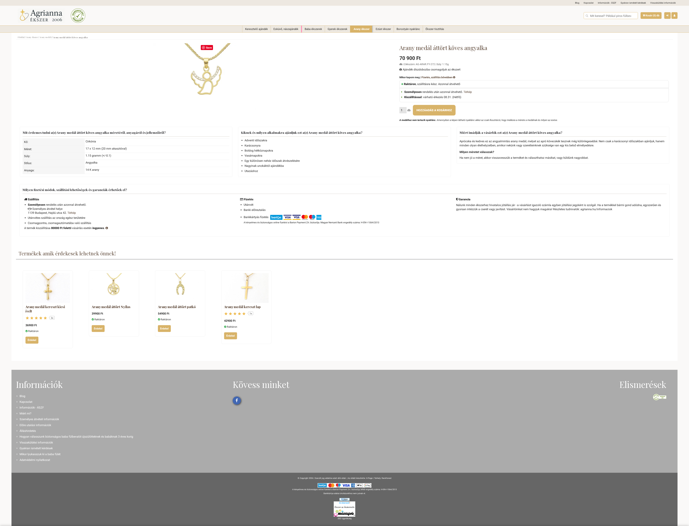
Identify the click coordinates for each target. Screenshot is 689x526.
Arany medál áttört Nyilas (111, 307)
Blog (577, 3)
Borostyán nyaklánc (408, 29)
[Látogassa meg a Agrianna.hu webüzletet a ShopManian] (344, 499)
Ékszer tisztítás (435, 29)
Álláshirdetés (28, 431)
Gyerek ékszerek (337, 29)
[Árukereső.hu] (344, 503)
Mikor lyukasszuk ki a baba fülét (40, 454)
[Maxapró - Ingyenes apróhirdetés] (344, 513)
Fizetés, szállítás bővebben (437, 77)
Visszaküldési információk (663, 3)
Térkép (467, 92)
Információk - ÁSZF (607, 3)
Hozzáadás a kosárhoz (434, 110)
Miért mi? (25, 413)
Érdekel (32, 340)
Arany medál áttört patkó (177, 307)
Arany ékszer (361, 29)
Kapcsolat (589, 3)
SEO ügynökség (344, 518)
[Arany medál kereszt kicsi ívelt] (47, 288)
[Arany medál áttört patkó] (180, 288)
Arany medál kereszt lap (242, 307)
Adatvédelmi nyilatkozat (35, 460)
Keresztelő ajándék (256, 29)
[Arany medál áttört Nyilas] (114, 288)
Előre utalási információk (35, 425)
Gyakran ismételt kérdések (633, 3)
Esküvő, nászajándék (285, 29)
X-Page (369, 478)
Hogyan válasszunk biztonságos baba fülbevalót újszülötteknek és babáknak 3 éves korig (76, 436)
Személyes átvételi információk (39, 419)
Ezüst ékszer (383, 29)
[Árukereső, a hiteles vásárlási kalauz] (78, 15)
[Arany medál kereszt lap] (246, 288)
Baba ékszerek (313, 29)
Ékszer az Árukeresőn (344, 507)
